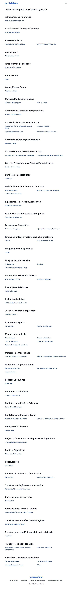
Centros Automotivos (44, 338)
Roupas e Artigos (11, 91)
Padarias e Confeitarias (44, 326)
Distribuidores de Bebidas (13, 194)
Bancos (7, 241)
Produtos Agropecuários (13, 114)
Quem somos (14, 580)
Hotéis (7, 252)
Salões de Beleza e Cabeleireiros (16, 303)
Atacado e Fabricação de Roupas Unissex (50, 419)
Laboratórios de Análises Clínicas (16, 267)
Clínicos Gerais (42, 103)
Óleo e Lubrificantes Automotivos (16, 345)
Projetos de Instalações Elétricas (16, 442)
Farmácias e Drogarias (12, 229)
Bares (7, 79)
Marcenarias (9, 477)
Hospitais (40, 264)
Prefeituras (8, 383)
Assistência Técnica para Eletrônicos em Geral (18, 127)
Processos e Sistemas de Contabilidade (50, 155)
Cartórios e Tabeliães (44, 279)
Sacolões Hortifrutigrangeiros (47, 368)
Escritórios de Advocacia (13, 217)
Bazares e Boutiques (12, 561)
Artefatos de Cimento (12, 32)
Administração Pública (12, 279)
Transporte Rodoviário (44, 547)
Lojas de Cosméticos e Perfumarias (48, 229)
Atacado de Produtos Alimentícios (48, 190)
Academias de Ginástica (13, 454)
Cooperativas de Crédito (45, 241)
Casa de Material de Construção (16, 356)
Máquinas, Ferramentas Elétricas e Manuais (51, 356)
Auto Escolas (9, 501)
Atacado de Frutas (11, 190)
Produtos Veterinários (12, 395)
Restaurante (9, 465)
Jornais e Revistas (11, 314)
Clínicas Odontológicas (13, 103)
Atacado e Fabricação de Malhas (16, 419)
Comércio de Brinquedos (13, 407)
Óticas (39, 565)
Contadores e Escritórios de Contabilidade (19, 155)
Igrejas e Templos (11, 291)
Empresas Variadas (43, 126)
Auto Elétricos (10, 338)
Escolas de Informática (12, 167)
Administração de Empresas (14, 21)
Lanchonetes (9, 326)
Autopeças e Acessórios (13, 205)
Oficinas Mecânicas (11, 341)
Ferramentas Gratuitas (55, 580)
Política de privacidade (37, 580)
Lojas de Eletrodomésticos (14, 132)
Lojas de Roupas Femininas (14, 565)
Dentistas (8, 178)
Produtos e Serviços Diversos (47, 132)
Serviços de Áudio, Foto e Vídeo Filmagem (19, 512)
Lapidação (8, 536)
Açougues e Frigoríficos (13, 67)
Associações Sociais (12, 56)
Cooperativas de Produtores (46, 44)
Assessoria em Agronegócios (15, 44)
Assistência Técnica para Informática (17, 489)
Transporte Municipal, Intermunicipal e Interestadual (18, 549)
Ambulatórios (9, 264)
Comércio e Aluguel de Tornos (15, 524)
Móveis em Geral (10, 143)
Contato (24, 580)
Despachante (9, 430)
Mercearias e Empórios (12, 368)
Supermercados (10, 372)
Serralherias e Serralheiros (45, 477)
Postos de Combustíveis (45, 341)
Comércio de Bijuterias (44, 561)
